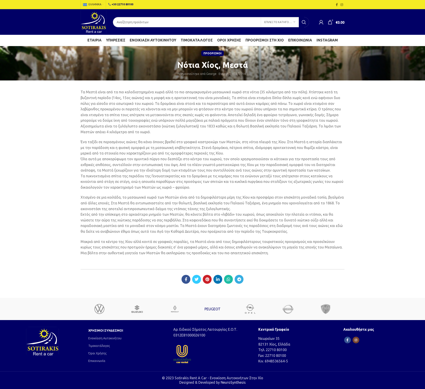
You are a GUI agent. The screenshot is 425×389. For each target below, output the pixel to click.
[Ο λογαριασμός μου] (321, 22)
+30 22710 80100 (122, 4)
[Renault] (175, 309)
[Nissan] (288, 309)
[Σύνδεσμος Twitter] (196, 279)
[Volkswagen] (99, 309)
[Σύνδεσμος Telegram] (239, 279)
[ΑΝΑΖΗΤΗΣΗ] (304, 22)
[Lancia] (325, 309)
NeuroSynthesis (233, 382)
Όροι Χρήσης (97, 353)
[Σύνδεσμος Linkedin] (217, 279)
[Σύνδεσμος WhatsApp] (228, 279)
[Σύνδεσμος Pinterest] (207, 279)
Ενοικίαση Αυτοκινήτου (105, 338)
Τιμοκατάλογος (99, 346)
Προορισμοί (212, 53)
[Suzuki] (137, 309)
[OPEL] (250, 309)
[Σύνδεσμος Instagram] (341, 5)
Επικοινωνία (96, 361)
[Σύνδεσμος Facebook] (336, 5)
